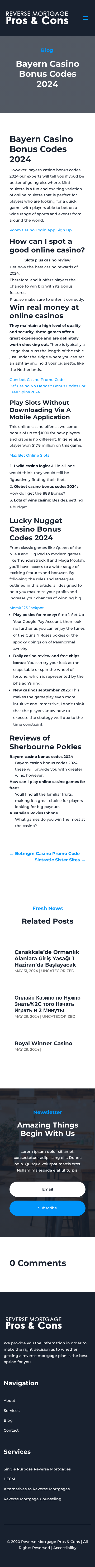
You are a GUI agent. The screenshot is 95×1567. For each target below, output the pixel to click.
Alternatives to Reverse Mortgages (37, 1489)
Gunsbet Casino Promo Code (37, 379)
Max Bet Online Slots (29, 455)
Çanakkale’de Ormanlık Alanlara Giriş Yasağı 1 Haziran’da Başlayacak (47, 958)
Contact (11, 1430)
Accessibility (65, 1547)
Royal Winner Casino (43, 1043)
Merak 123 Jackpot (27, 607)
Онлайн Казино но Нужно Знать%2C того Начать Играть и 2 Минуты (47, 1004)
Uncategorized (57, 970)
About (9, 1400)
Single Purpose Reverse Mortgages (37, 1469)
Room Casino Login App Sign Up (41, 230)
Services (12, 1410)
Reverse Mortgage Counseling (32, 1499)
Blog (8, 1420)
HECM (9, 1479)
